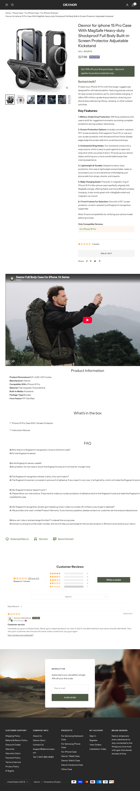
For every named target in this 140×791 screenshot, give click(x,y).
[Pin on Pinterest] (90, 261)
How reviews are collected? (20, 635)
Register (93, 740)
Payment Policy (12, 757)
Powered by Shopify (52, 782)
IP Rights (9, 771)
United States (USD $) (16, 782)
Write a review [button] (113, 579)
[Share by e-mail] (99, 261)
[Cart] (133, 5)
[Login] (127, 5)
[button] (84, 244)
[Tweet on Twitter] (95, 261)
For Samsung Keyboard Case (72, 738)
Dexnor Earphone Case (72, 765)
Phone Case (18, 13)
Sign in (93, 736)
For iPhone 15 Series (49, 13)
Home (8, 13)
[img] (14, 614)
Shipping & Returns (19, 539)
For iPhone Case (32, 13)
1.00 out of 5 (33, 578)
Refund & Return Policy (16, 740)
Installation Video (98, 749)
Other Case (66, 769)
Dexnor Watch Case (70, 760)
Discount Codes (13, 744)
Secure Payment (66, 539)
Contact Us (38, 744)
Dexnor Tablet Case (70, 756)
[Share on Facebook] (87, 261)
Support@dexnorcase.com (44, 751)
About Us (37, 736)
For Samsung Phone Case (70, 746)
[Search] (12, 5)
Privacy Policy (12, 766)
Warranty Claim (13, 753)
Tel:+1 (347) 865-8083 (43, 757)
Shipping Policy (12, 736)
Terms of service (13, 762)
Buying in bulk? (87, 81)
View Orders (95, 744)
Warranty (43, 539)
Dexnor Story (39, 740)
